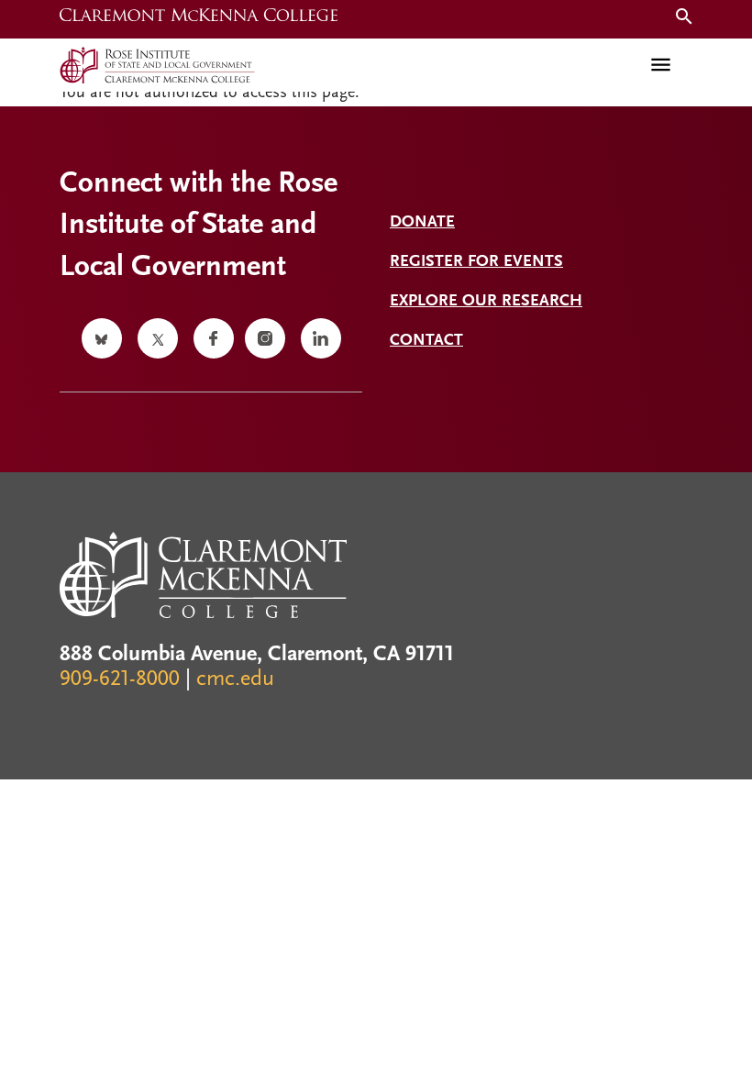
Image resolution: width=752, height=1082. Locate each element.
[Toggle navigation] (661, 65)
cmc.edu (235, 679)
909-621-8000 (120, 679)
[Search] (680, 19)
